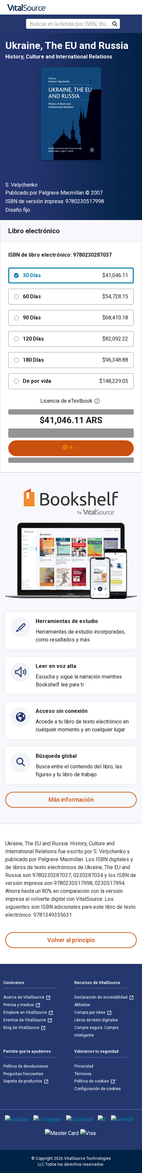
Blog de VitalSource (21, 1027)
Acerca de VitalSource (24, 997)
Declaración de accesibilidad (101, 997)
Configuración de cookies (97, 1088)
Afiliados (82, 1005)
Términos (82, 1074)
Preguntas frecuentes (23, 1074)
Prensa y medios (19, 1005)
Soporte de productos (23, 1081)
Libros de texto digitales (96, 1020)
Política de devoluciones (25, 1066)
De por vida (75, 381)
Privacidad (83, 1066)
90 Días (75, 317)
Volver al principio (71, 939)
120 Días (75, 339)
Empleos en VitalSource (25, 1012)
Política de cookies (92, 1081)
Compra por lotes (90, 1012)
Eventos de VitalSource (25, 1020)
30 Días (75, 275)
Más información (71, 799)
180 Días (75, 360)
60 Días (75, 296)
